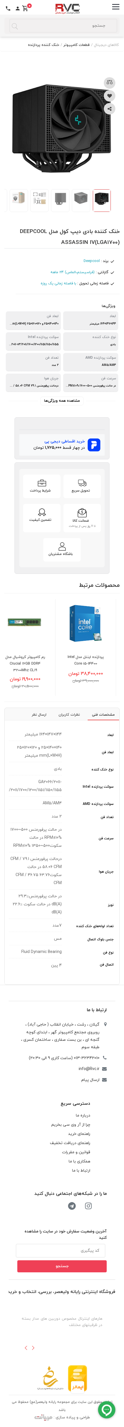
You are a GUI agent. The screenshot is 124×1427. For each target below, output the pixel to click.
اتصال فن (107, 964)
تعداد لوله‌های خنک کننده (95, 926)
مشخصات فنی (103, 714)
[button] (26, 1347)
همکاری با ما (79, 1161)
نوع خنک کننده (102, 769)
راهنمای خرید (79, 1134)
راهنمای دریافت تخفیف (70, 1143)
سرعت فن (106, 838)
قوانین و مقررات (76, 1152)
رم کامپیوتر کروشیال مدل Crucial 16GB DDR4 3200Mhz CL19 (35, 664)
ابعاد (110, 735)
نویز (111, 905)
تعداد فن (107, 817)
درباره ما (83, 1115)
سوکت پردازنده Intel (98, 787)
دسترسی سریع (75, 1103)
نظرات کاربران (69, 714)
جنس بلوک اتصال (100, 939)
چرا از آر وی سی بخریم (70, 1124)
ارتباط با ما (97, 1010)
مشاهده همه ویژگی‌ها (62, 400)
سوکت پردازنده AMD (98, 804)
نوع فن (108, 952)
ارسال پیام (90, 1080)
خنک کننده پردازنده (43, 45)
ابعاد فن (108, 752)
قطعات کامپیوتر (76, 45)
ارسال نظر (39, 714)
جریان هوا (106, 871)
